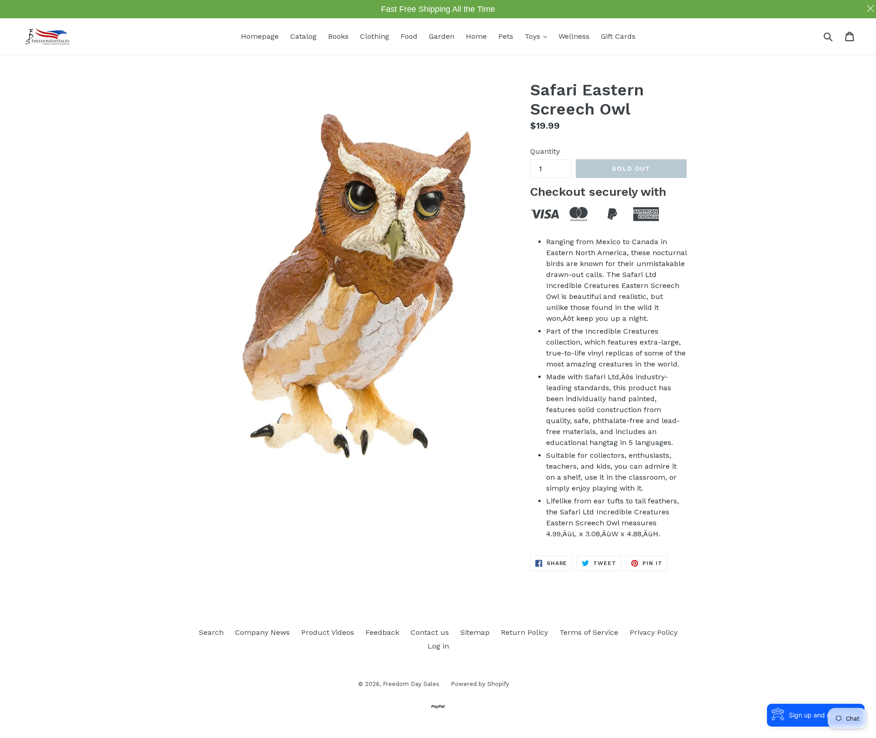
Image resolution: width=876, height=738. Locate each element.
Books (338, 36)
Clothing (374, 36)
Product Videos (327, 632)
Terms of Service (588, 632)
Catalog (303, 36)
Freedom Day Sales (411, 683)
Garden (441, 36)
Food (409, 36)
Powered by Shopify (480, 683)
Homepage (260, 36)
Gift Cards (618, 36)
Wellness (573, 36)
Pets (505, 36)
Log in (438, 646)
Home (476, 36)
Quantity (545, 151)
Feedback (382, 632)
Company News (262, 632)
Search (211, 632)
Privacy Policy (654, 632)
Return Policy (524, 632)
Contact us (430, 632)
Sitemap (475, 632)
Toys (538, 36)
